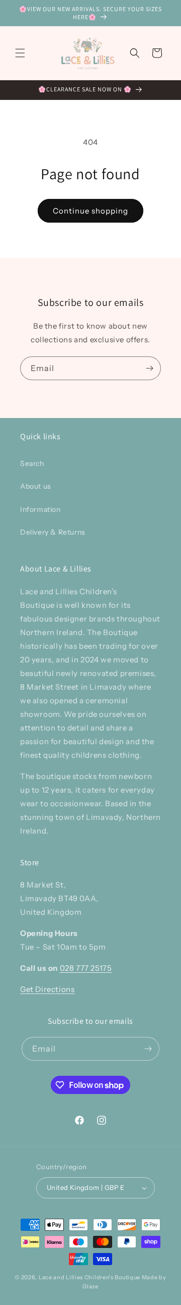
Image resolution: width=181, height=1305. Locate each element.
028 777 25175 (86, 968)
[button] (20, 53)
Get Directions (47, 989)
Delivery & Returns (52, 532)
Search (32, 463)
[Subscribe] (149, 368)
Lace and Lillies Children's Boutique (89, 1277)
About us (35, 486)
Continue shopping (90, 211)
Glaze (90, 1286)
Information (40, 509)
